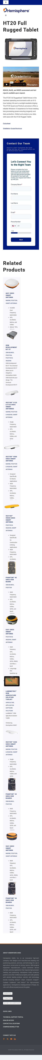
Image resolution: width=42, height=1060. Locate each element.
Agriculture (10, 702)
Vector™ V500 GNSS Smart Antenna (11, 447)
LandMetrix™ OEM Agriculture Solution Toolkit (11, 681)
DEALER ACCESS (8, 1020)
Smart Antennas (11, 303)
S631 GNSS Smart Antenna (11, 836)
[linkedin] (15, 1039)
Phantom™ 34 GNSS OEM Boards (11, 888)
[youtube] (11, 1039)
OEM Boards (10, 352)
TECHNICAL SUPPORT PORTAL (13, 1017)
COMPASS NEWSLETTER (11, 1027)
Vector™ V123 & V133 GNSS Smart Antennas (11, 393)
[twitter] (7, 1039)
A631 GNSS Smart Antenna (11, 283)
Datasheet (6, 124)
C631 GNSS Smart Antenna (11, 620)
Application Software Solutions (10, 707)
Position (14, 300)
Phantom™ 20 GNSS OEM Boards (11, 784)
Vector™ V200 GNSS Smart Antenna (11, 732)
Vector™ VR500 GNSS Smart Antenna (11, 506)
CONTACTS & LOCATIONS (11, 1023)
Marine (8, 300)
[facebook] (4, 1039)
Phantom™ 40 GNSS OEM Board (11, 568)
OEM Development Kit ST (11, 335)
